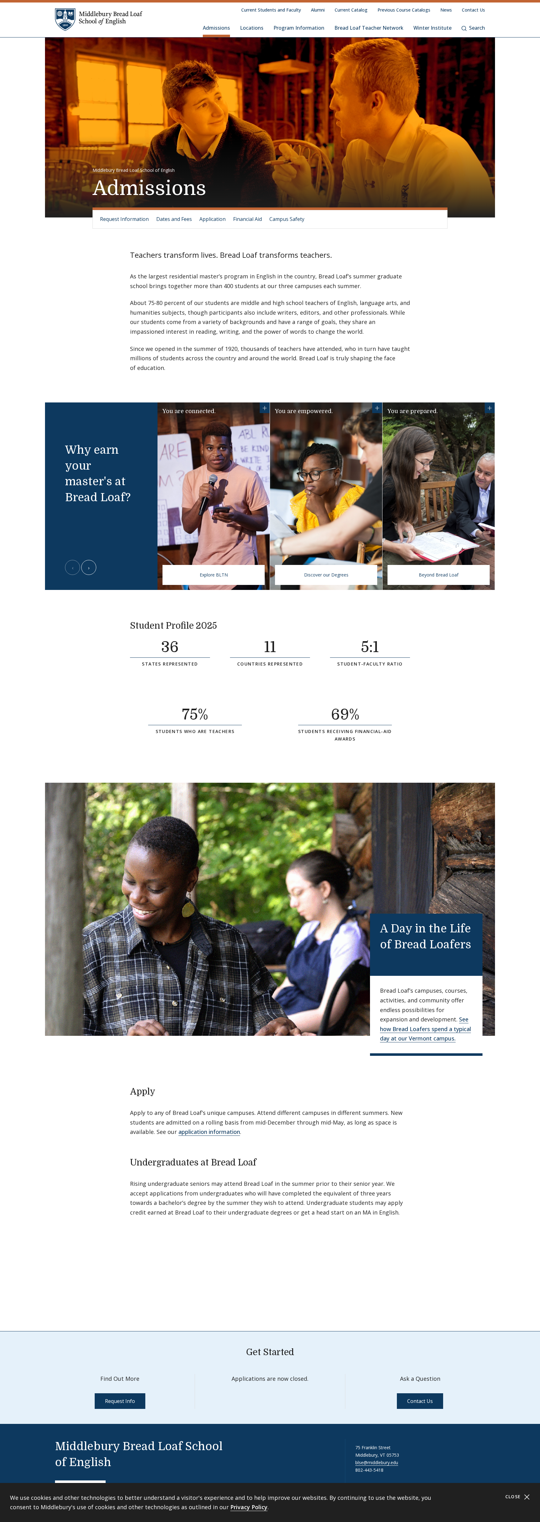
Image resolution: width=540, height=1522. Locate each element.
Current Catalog (351, 10)
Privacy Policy (249, 1507)
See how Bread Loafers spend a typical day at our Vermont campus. (425, 1028)
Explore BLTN (214, 575)
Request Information (124, 219)
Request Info (120, 1401)
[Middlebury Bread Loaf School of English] (98, 19)
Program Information (298, 27)
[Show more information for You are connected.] (265, 407)
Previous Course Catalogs (404, 10)
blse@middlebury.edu (376, 1462)
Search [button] (477, 27)
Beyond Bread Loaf (438, 575)
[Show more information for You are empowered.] (377, 407)
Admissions (216, 27)
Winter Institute (432, 27)
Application (212, 219)
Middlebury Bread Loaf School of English (133, 170)
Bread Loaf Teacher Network (368, 27)
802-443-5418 (369, 1470)
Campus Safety (286, 219)
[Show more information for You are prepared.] (490, 407)
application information (209, 1131)
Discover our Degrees (326, 575)
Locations (251, 27)
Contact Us (473, 10)
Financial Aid (247, 219)
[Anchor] (225, 625)
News (446, 10)
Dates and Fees (174, 219)
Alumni (318, 10)
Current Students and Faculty (271, 10)
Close (513, 1497)
